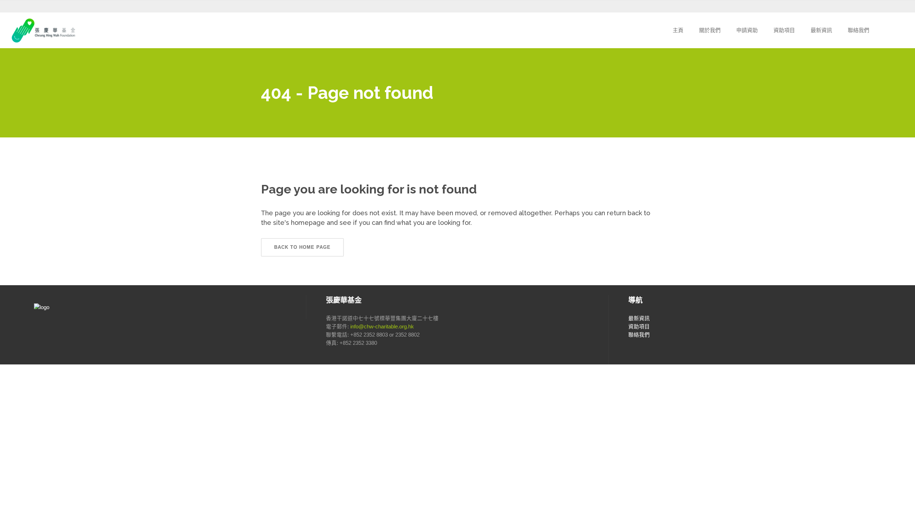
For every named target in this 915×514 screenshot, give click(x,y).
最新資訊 (639, 318)
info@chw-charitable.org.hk (382, 326)
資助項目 (639, 326)
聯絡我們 (639, 335)
